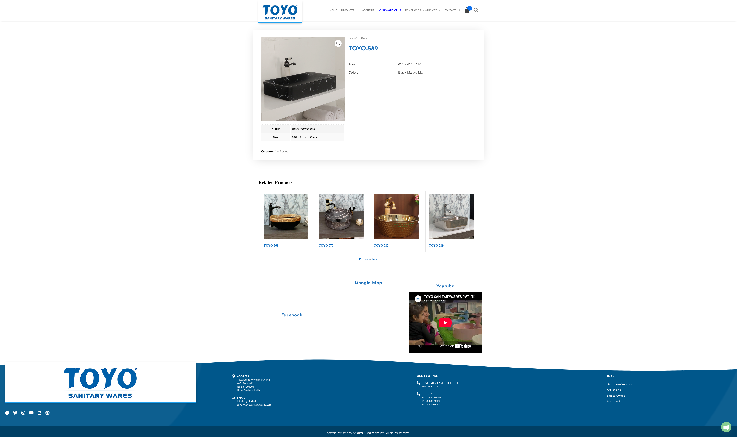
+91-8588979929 (431, 401)
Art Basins (281, 151)
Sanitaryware (616, 395)
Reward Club (391, 10)
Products (347, 10)
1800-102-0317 (430, 386)
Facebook (291, 315)
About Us (368, 10)
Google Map (368, 283)
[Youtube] (31, 413)
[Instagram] (23, 413)
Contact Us (452, 10)
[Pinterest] (47, 413)
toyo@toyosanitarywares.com (254, 404)
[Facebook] (7, 413)
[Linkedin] (39, 413)
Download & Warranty (421, 10)
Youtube (445, 286)
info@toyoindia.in (247, 401)
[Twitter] (15, 413)
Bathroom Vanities (619, 384)
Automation (615, 401)
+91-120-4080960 (431, 397)
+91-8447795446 (431, 404)
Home (333, 10)
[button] (338, 43)
